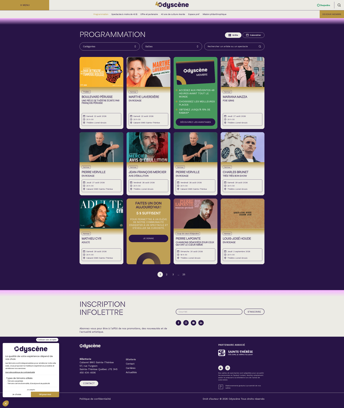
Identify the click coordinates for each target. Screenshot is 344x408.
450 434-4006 (88, 372)
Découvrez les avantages (195, 122)
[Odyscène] (90, 346)
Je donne (148, 238)
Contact (89, 383)
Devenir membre (331, 14)
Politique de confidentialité (95, 399)
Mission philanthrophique (214, 14)
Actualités (131, 372)
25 (183, 274)
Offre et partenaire (149, 14)
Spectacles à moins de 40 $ (124, 14)
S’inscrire (254, 311)
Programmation (100, 14)
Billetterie (131, 359)
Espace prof (193, 14)
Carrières (130, 368)
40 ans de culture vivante (173, 14)
